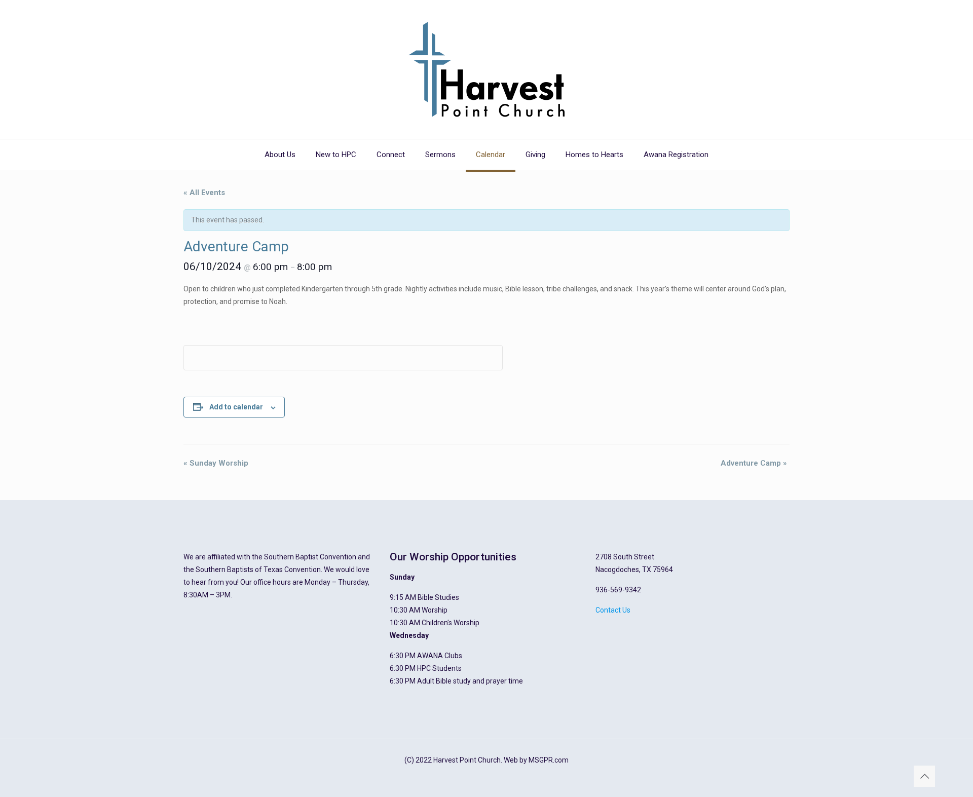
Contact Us (612, 610)
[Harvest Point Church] (486, 69)
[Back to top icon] (924, 776)
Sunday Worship (215, 463)
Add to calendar (236, 407)
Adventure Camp (754, 463)
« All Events (204, 192)
